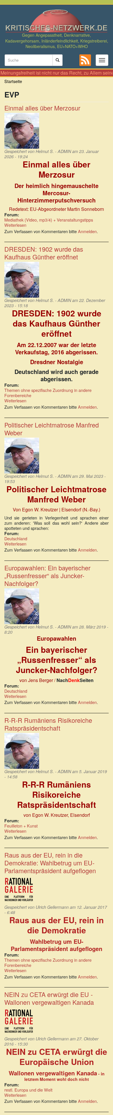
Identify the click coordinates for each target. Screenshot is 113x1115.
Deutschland (15, 538)
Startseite (13, 81)
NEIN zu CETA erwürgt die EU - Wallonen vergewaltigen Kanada (49, 998)
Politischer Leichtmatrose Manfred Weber (51, 428)
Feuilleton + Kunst (21, 826)
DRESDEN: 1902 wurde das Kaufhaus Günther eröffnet (43, 252)
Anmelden (87, 231)
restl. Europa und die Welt (28, 1090)
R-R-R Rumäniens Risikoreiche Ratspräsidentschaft (48, 724)
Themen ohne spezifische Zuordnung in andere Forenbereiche (48, 392)
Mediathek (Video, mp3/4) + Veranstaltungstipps (48, 220)
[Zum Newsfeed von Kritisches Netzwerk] (85, 60)
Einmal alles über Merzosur (42, 107)
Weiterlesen (15, 225)
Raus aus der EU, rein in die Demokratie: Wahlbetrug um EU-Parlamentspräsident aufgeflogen (50, 862)
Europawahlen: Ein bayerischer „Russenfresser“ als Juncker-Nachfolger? (47, 575)
